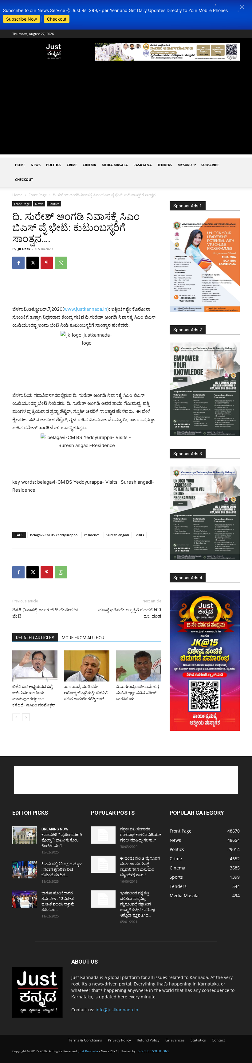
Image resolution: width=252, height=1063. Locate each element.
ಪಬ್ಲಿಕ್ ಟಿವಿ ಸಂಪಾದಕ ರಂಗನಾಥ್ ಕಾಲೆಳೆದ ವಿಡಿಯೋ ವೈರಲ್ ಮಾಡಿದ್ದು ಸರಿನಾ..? (140, 834)
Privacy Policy (119, 1040)
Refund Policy (148, 1040)
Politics (53, 164)
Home (20, 164)
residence (92, 535)
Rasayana (142, 164)
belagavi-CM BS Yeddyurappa (53, 535)
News (36, 164)
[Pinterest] (47, 263)
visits (140, 535)
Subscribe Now (21, 19)
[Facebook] (18, 263)
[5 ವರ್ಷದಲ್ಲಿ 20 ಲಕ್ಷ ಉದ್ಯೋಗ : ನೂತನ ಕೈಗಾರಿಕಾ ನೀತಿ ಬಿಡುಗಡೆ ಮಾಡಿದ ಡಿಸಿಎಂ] (24, 869)
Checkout (56, 19)
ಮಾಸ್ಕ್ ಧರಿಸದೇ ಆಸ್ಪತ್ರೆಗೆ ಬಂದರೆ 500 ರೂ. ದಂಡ (129, 613)
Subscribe (210, 164)
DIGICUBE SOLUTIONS (153, 1051)
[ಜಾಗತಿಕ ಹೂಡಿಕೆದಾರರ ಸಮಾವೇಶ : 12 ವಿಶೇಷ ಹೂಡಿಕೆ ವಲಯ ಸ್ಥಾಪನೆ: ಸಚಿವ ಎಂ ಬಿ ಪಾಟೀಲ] (24, 899)
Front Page (38, 195)
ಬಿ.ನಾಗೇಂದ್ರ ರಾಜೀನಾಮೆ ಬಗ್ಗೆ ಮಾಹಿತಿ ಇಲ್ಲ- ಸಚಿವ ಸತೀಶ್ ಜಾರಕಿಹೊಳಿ (137, 692)
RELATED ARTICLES (35, 637)
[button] (242, 7)
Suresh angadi (117, 535)
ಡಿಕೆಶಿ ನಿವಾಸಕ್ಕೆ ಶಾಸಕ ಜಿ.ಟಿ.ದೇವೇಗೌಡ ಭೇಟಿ (45, 613)
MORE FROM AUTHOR (83, 637)
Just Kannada (88, 1051)
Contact (218, 1040)
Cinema (89, 164)
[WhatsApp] (61, 263)
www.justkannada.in (85, 309)
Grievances (175, 1040)
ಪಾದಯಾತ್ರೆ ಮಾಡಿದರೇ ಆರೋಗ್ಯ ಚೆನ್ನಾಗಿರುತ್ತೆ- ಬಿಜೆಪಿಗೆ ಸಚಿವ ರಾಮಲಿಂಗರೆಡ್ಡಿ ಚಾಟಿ (86, 692)
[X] (32, 263)
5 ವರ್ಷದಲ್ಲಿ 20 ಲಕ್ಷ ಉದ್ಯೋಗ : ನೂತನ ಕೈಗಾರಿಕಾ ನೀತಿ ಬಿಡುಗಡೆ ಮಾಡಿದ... (61, 869)
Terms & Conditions (85, 1040)
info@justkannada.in (117, 1010)
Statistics (198, 1040)
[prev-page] (16, 717)
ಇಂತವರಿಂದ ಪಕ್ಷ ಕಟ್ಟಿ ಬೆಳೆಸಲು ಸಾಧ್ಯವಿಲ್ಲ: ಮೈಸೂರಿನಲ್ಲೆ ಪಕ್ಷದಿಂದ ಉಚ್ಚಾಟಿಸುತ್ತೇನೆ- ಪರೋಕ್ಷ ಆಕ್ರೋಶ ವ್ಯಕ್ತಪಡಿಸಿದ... (137, 904)
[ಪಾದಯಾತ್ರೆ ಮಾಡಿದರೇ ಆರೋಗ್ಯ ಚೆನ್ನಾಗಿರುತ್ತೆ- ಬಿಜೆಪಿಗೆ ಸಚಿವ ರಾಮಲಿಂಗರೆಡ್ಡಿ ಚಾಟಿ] (86, 665)
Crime (72, 164)
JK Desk (24, 248)
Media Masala (115, 164)
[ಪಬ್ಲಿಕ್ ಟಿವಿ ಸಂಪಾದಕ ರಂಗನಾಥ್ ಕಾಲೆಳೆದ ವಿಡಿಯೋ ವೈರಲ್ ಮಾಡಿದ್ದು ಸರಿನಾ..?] (103, 835)
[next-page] (26, 717)
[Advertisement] (126, 111)
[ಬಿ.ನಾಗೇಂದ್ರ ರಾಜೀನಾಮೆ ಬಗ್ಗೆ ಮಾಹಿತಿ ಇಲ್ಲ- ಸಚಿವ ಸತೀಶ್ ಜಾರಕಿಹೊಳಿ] (138, 665)
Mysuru (185, 164)
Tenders (164, 164)
